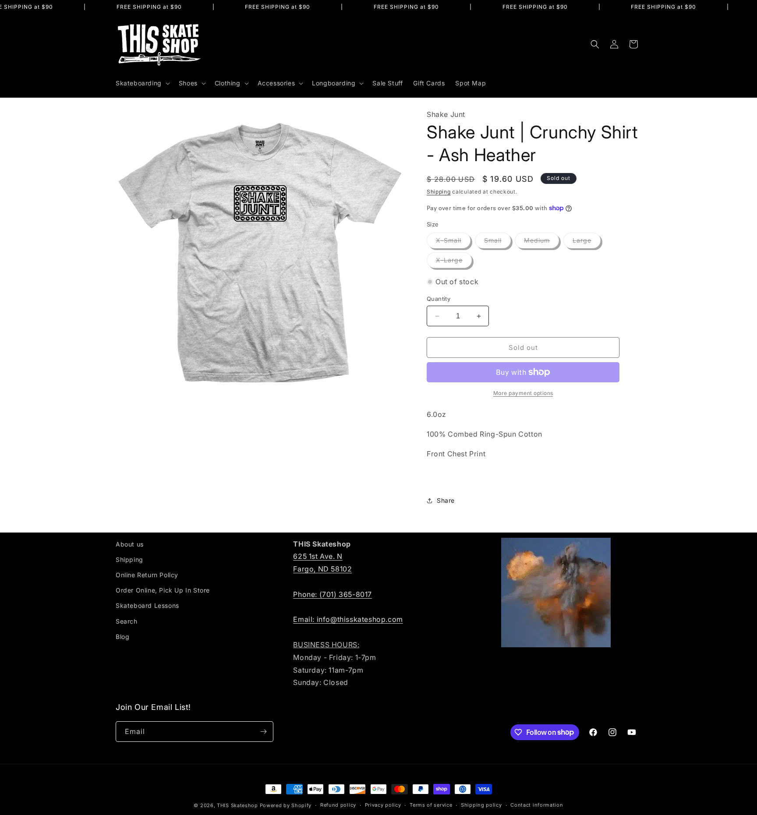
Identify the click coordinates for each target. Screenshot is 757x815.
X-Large (454, 262)
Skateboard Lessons (147, 605)
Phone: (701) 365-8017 (332, 594)
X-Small (453, 242)
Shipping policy (481, 805)
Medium (541, 242)
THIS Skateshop (237, 805)
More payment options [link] (523, 393)
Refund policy (338, 805)
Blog (122, 636)
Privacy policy (383, 805)
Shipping (439, 191)
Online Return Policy (147, 575)
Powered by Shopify (286, 805)
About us (130, 544)
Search (127, 621)
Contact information (536, 805)
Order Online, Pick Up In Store (163, 590)
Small (497, 242)
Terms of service (431, 805)
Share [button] (446, 500)
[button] (141, 83)
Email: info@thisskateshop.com (348, 619)
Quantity (438, 298)
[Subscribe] (263, 731)
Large (587, 242)
